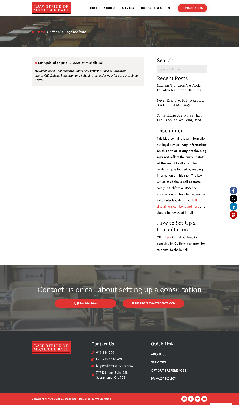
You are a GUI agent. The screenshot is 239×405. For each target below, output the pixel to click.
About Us (110, 8)
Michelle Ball (95, 62)
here (168, 237)
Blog (171, 8)
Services (128, 8)
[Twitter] (197, 399)
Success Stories (151, 8)
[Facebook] (184, 399)
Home (94, 8)
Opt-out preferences (168, 370)
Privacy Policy (163, 378)
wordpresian (103, 399)
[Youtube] (204, 399)
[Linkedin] (191, 399)
